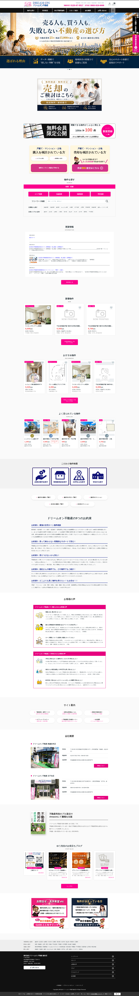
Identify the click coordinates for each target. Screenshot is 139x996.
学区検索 (101, 194)
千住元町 (55, 944)
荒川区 (65, 211)
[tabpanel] (69, 38)
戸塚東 (60, 944)
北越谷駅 (52, 207)
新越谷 (58, 949)
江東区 (60, 211)
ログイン (109, 4)
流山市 (70, 211)
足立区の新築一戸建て (56, 504)
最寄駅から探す (58, 158)
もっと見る (69, 886)
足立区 (50, 211)
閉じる (117, 994)
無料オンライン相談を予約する (49, 168)
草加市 (72, 941)
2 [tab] (69, 69)
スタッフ (73, 960)
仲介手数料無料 (59, 10)
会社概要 (88, 10)
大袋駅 (71, 207)
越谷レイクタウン (73, 949)
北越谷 (41, 949)
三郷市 (76, 941)
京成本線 (84, 946)
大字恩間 (65, 944)
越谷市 (45, 211)
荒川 (47, 944)
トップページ (74, 956)
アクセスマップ (75, 972)
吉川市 (80, 211)
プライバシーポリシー (69, 985)
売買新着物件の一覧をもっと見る (69, 342)
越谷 (45, 949)
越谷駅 (57, 207)
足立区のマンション (82, 504)
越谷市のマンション (95, 497)
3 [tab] (71, 69)
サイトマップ (80, 985)
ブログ (72, 968)
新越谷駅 (94, 207)
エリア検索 (38, 194)
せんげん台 (50, 949)
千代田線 (78, 946)
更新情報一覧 (69, 282)
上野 (44, 944)
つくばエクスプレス (53, 946)
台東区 (55, 211)
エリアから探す (40, 158)
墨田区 (85, 211)
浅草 (36, 944)
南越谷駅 (46, 207)
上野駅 (82, 207)
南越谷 (74, 944)
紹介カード (32, 237)
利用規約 (59, 985)
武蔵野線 (45, 946)
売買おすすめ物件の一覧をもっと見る (69, 400)
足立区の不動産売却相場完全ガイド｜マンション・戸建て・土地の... (46, 270)
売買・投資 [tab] (69, 186)
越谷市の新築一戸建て (43, 497)
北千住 (63, 949)
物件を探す (31, 10)
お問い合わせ (102, 10)
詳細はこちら (100, 765)
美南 (50, 944)
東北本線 (94, 946)
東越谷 (40, 944)
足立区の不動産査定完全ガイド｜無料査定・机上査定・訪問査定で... (46, 247)
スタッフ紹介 (73, 10)
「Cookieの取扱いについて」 (96, 994)
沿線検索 (59, 194)
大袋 (55, 949)
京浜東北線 (62, 946)
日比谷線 (68, 946)
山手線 (89, 946)
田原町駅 (88, 207)
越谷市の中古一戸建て (69, 497)
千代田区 (91, 211)
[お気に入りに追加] (48, 307)
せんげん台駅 (64, 207)
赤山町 (70, 944)
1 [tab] (67, 69)
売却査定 (45, 10)
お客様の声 (74, 964)
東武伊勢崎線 (38, 946)
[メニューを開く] (113, 10)
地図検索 (80, 194)
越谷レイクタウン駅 (103, 207)
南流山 (81, 949)
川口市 (75, 211)
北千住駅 (76, 207)
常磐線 (73, 946)
